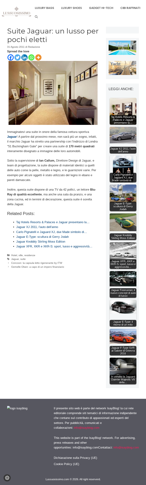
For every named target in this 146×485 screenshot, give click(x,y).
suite (23, 259)
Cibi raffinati (130, 8)
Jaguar (12, 136)
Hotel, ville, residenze (23, 255)
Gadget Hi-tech (101, 8)
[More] (38, 57)
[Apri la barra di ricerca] (36, 16)
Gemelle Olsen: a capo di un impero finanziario (37, 266)
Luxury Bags (44, 8)
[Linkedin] (24, 57)
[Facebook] (10, 57)
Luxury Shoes (71, 8)
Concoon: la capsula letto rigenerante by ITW (36, 262)
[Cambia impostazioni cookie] (7, 477)
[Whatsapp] (31, 57)
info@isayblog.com (86, 427)
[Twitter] (17, 57)
